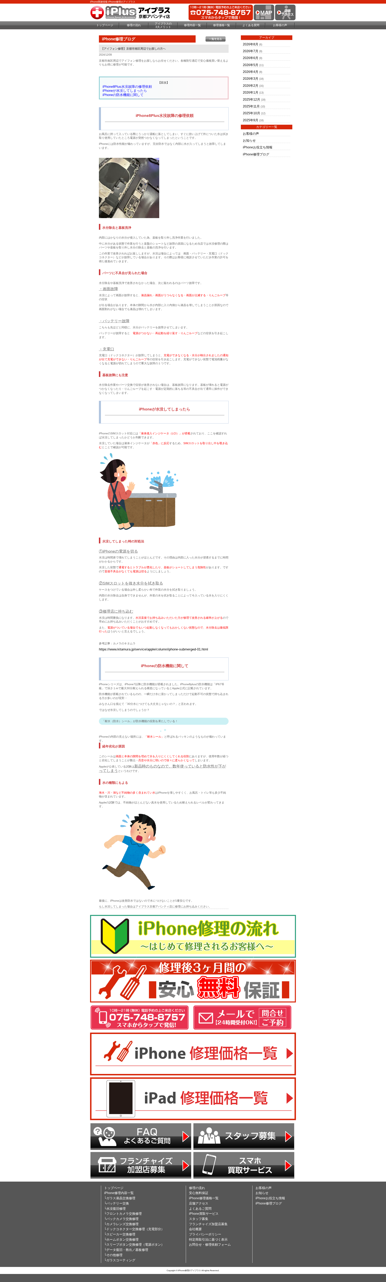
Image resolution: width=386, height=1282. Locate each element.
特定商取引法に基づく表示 (208, 1239)
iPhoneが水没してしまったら (125, 91)
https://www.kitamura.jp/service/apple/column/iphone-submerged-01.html (153, 649)
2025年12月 (251, 99)
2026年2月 (250, 85)
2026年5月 (250, 65)
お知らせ (249, 140)
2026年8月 (250, 44)
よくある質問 (250, 25)
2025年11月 (251, 106)
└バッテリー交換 (116, 1203)
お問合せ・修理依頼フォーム (210, 1244)
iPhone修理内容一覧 (119, 1193)
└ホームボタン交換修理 (121, 1239)
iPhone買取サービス (204, 1213)
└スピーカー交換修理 (119, 1234)
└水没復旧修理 (115, 1208)
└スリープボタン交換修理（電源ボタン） (134, 1244)
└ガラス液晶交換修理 (119, 1198)
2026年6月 (250, 58)
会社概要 (195, 1229)
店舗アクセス (198, 1203)
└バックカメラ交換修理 (121, 1219)
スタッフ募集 (198, 1219)
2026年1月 (250, 92)
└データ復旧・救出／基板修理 (126, 1249)
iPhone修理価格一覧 (204, 1198)
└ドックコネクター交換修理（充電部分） (134, 1229)
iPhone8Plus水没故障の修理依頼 (127, 87)
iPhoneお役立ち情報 (257, 147)
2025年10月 (251, 113)
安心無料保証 (198, 1193)
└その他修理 (113, 1255)
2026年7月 (250, 51)
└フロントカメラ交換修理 (123, 1213)
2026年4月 (250, 71)
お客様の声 (280, 25)
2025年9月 (250, 120)
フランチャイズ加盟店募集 (208, 1224)
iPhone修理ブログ (256, 154)
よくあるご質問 (200, 1208)
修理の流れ (134, 25)
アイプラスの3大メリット (163, 25)
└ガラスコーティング (119, 1260)
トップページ (104, 25)
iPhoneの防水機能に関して (123, 95)
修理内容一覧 (192, 25)
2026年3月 (250, 78)
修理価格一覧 (221, 25)
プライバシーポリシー (205, 1234)
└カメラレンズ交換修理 (121, 1224)
